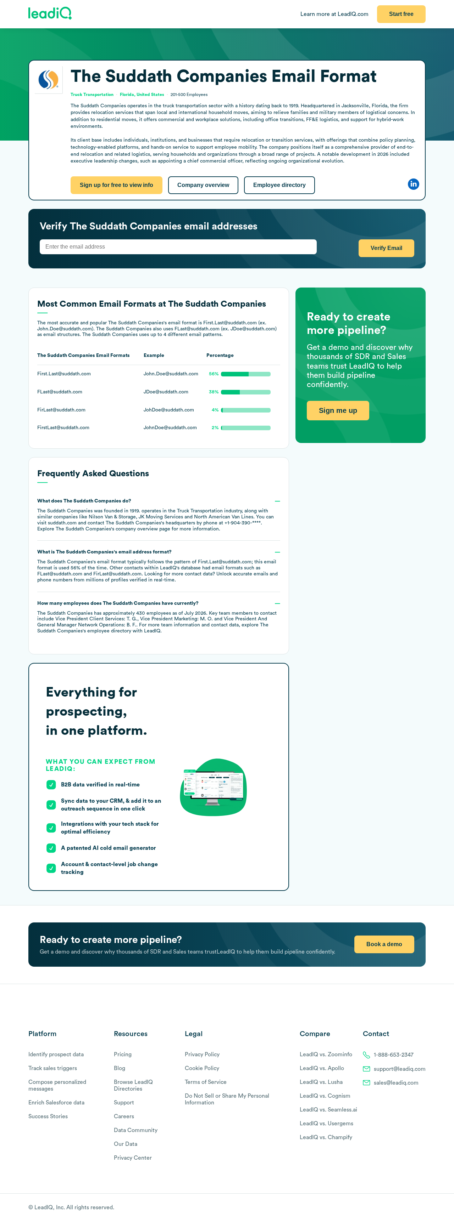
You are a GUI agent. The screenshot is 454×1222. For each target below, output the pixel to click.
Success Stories (48, 1116)
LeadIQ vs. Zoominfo (326, 1054)
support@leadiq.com (400, 1069)
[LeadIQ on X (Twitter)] (410, 1208)
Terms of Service (206, 1082)
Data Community (135, 1130)
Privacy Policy (202, 1054)
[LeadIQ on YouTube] (422, 1208)
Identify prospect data (56, 1054)
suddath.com (62, 523)
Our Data (125, 1144)
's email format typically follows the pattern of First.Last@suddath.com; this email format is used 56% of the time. (157, 566)
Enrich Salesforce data (56, 1103)
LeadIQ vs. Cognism (325, 1096)
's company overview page (113, 529)
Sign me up (338, 410)
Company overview (203, 185)
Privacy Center (133, 1158)
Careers (124, 1116)
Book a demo (384, 944)
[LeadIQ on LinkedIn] (416, 1208)
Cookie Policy (202, 1068)
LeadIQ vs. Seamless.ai (328, 1110)
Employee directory (279, 185)
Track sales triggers (52, 1068)
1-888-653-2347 (394, 1055)
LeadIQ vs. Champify (326, 1137)
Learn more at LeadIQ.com (334, 14)
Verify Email (386, 248)
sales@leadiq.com (396, 1083)
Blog (119, 1068)
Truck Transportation (200, 510)
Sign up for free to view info (116, 185)
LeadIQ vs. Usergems (326, 1123)
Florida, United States (142, 94)
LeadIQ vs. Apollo (322, 1068)
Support (124, 1103)
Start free (401, 14)
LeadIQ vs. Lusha (321, 1082)
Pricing (123, 1054)
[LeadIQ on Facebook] (405, 1208)
